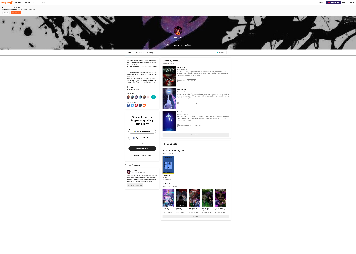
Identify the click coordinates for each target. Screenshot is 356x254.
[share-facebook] (128, 105)
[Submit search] (39, 2)
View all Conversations (135, 185)
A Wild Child (181, 67)
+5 (153, 97)
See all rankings (191, 80)
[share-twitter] (132, 105)
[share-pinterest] (136, 105)
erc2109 (134, 171)
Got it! (6, 13)
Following (149, 52)
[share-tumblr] (140, 105)
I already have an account (142, 155)
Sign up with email (142, 148)
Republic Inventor (183, 112)
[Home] (7, 2)
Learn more (15, 13)
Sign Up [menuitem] (351, 3)
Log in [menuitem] (344, 3)
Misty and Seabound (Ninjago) (166, 209)
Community (28, 2)
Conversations (139, 52)
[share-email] (144, 105)
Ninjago (166, 183)
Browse (17, 2)
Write (321, 3)
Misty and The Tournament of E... (220, 209)
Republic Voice (182, 89)
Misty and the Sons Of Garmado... (193, 209)
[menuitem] (220, 52)
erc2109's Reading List (173, 150)
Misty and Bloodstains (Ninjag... (179, 209)
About (129, 52)
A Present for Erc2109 (167, 176)
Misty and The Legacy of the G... (207, 209)
